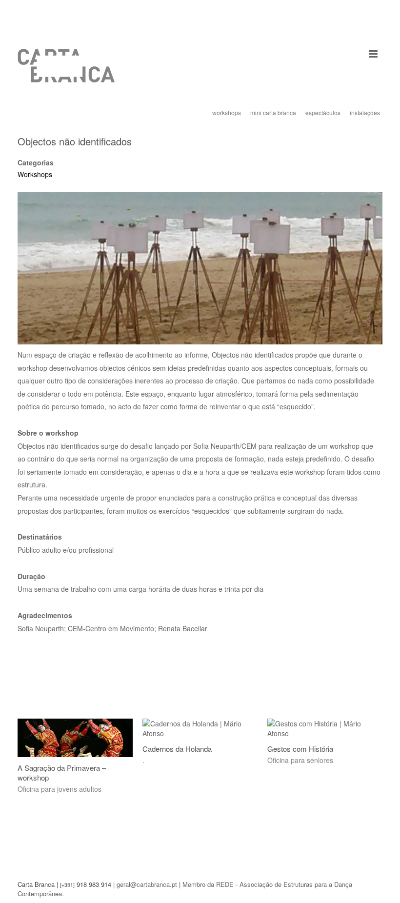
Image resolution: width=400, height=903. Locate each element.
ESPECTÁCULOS (322, 112)
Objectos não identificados (75, 141)
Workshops (35, 174)
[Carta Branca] (66, 73)
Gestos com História (300, 748)
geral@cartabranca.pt (147, 884)
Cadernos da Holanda (177, 748)
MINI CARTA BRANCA (273, 112)
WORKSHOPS (226, 112)
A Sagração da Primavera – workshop (62, 773)
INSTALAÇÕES (365, 112)
